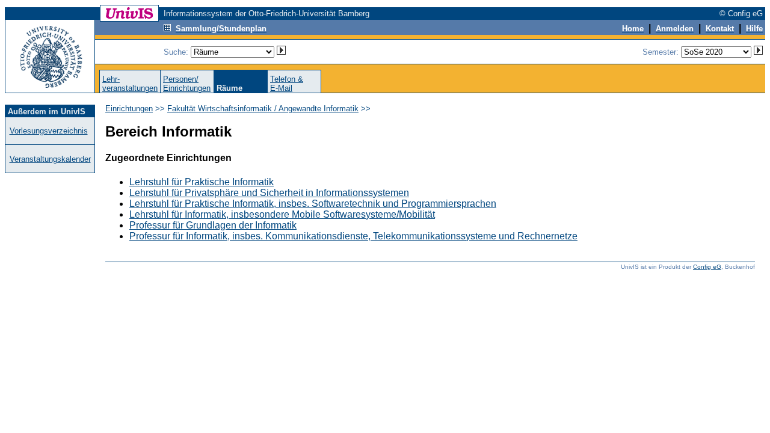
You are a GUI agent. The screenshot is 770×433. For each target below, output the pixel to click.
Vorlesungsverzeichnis (49, 130)
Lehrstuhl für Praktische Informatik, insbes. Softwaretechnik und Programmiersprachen (312, 203)
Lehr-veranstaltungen (130, 84)
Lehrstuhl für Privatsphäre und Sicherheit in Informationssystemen (269, 193)
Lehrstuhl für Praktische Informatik (201, 182)
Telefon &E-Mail (286, 84)
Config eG (707, 266)
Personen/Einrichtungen (187, 84)
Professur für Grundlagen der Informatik (213, 225)
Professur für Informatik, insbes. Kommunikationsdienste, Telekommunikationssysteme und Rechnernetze (353, 236)
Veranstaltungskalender (50, 159)
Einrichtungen (129, 108)
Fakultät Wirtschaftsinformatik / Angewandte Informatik (263, 108)
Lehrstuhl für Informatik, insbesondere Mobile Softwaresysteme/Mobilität (282, 214)
